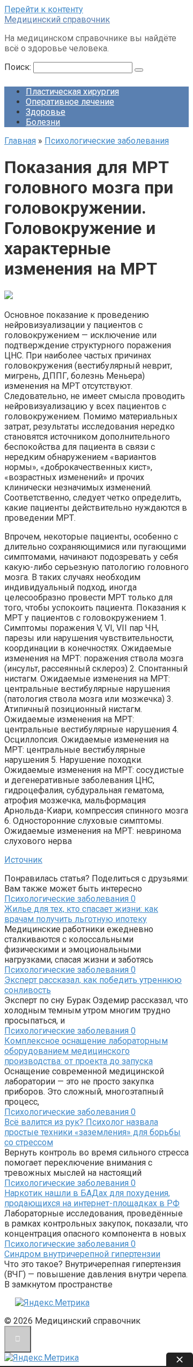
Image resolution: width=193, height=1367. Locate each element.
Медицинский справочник (57, 19)
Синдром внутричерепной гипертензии (82, 1254)
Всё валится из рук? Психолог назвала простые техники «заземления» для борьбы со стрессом (92, 1132)
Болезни (43, 122)
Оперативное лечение (70, 102)
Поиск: (18, 67)
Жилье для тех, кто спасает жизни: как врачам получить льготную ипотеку (81, 914)
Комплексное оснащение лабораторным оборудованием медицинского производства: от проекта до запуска (86, 1051)
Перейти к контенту (43, 9)
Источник (23, 860)
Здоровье (45, 112)
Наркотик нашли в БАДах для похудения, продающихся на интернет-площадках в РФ (92, 1198)
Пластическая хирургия (72, 92)
